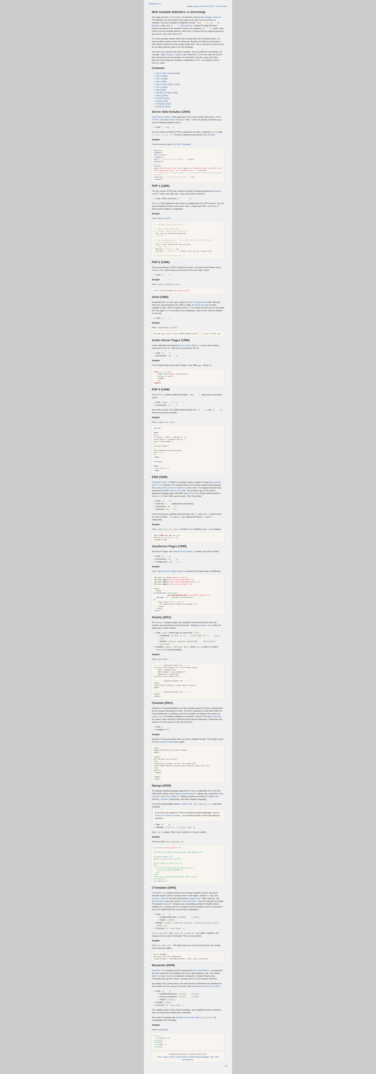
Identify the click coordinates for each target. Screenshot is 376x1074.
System (190, 6)
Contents (158, 68)
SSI (199, 54)
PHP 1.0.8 (156, 203)
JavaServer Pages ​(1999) (167, 93)
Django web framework (185, 794)
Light (202, 6)
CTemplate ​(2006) (163, 104)
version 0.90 (186, 804)
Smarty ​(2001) (162, 95)
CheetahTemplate (172, 815)
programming (181, 1057)
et (172, 976)
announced (216, 716)
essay (165, 1057)
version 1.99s (157, 270)
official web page (201, 305)
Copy (222, 149)
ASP (179, 34)
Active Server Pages (188, 345)
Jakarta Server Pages (182, 551)
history (171, 1057)
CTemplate (156, 893)
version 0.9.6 (157, 716)
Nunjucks (164, 799)
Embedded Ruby (159, 482)
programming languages (198, 1057)
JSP (197, 60)
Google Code (194, 898)
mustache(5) (162, 1030)
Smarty (170, 54)
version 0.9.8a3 (166, 742)
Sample (156, 139)
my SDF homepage (182, 144)
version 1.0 (204, 625)
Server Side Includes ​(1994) (168, 73)
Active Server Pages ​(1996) (168, 84)
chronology (175, 17)
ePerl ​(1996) (161, 81)
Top (226, 1066)
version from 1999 (178, 490)
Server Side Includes (161, 117)
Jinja (217, 796)
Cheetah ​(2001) (162, 98)
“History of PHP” (164, 218)
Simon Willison (171, 796)
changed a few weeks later (187, 1017)
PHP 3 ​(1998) (162, 87)
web (212, 1057)
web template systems (210, 17)
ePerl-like (194, 493)
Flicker (211, 6)
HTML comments (176, 120)
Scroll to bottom (221, 6)
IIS (168, 348)
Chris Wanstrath (200, 970)
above (191, 979)
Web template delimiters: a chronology (179, 12)
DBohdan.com (155, 4)
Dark (206, 6)
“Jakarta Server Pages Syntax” (170, 571)
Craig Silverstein (189, 901)
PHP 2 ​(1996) (162, 79)
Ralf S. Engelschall (196, 302)
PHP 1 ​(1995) (162, 76)
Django (155, 25)
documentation (158, 901)
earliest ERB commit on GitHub (169, 488)
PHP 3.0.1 (160, 395)
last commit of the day (208, 986)
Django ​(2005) (162, 101)
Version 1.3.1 (157, 496)
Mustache (186, 25)
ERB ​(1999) (161, 90)
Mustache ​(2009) (163, 106)
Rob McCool (208, 135)
